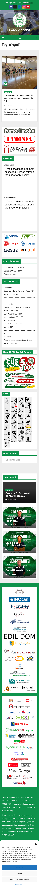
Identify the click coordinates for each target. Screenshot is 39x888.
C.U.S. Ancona (19, 30)
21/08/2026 (11, 574)
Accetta (19, 867)
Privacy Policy (7, 810)
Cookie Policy (18, 884)
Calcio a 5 (7, 92)
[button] (36, 843)
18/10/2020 (10, 105)
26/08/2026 (11, 524)
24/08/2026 (11, 549)
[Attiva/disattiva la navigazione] (20, 37)
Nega (19, 873)
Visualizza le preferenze (19, 879)
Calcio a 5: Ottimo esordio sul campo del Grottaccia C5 (18, 98)
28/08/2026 (11, 500)
